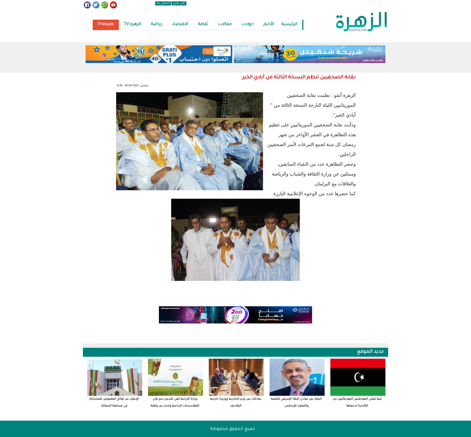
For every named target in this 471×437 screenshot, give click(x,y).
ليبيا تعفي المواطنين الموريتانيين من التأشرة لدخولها (357, 402)
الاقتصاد (180, 24)
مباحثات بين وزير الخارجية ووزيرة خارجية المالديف (235, 402)
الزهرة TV (132, 24)
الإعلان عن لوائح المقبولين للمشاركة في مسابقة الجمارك (114, 402)
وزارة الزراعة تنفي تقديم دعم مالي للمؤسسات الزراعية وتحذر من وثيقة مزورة (175, 402)
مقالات (225, 24)
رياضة (156, 24)
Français (106, 24)
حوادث (247, 24)
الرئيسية (289, 24)
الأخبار (268, 24)
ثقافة (203, 24)
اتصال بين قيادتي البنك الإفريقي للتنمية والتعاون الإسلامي (296, 402)
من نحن (179, 3)
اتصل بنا (163, 3)
